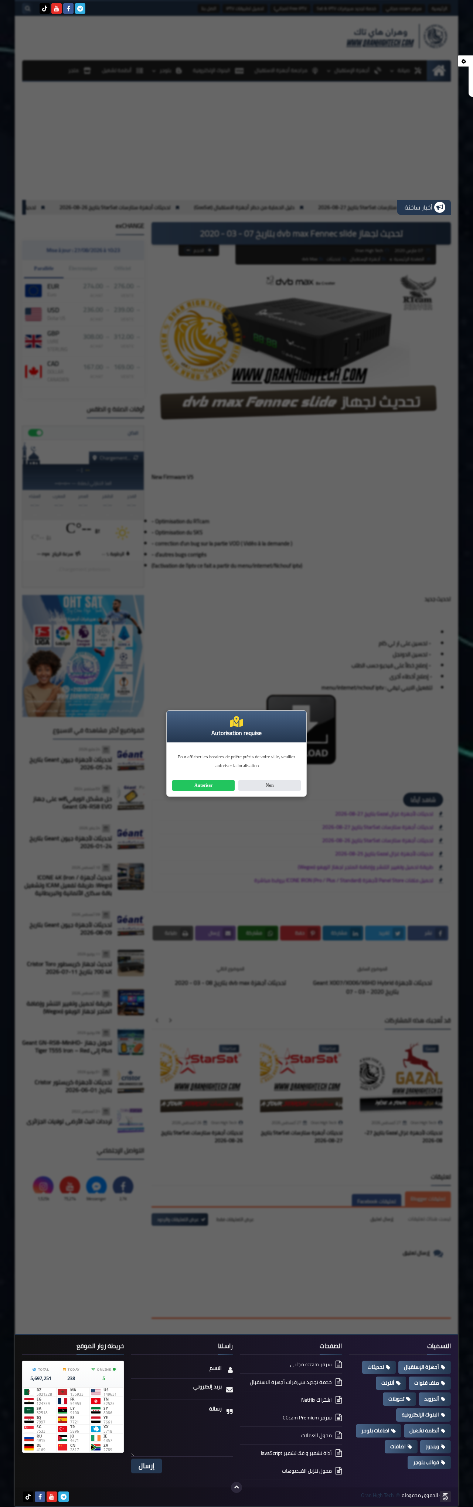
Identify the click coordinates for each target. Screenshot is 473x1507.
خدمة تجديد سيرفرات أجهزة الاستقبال (291, 1382)
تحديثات (376, 1367)
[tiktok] (45, 8)
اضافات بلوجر (375, 1430)
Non (270, 785)
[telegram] (80, 8)
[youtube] (56, 8)
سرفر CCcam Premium (307, 1417)
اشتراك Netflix (316, 1400)
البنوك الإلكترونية (420, 1414)
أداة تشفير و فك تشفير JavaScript (296, 1453)
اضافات (398, 1446)
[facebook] (68, 8)
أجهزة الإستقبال (421, 1367)
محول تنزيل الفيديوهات (307, 1471)
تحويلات (396, 1399)
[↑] (236, 1487)
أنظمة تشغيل (424, 1430)
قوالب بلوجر (426, 1462)
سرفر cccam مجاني (311, 1365)
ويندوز (432, 1446)
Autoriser (203, 785)
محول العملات (316, 1435)
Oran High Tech (377, 1495)
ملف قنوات (426, 1383)
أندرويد (431, 1399)
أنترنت (387, 1383)
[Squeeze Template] (445, 1496)
